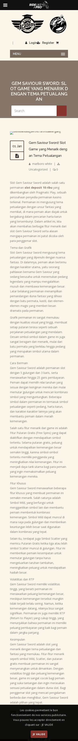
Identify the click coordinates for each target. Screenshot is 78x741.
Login (33, 42)
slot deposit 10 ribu (38, 187)
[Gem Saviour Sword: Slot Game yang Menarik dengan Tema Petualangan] (39, 131)
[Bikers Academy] (39, 24)
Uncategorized (38, 169)
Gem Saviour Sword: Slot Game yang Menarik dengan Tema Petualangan (48, 149)
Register (48, 42)
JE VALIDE (39, 734)
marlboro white (42, 164)
